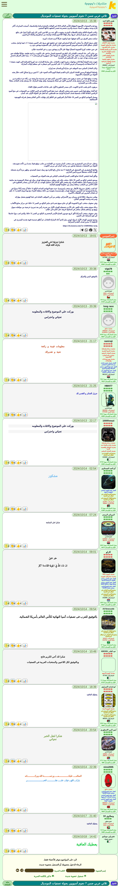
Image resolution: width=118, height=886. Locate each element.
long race (108, 306)
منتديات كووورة (96, 3)
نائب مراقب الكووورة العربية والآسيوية (108, 254)
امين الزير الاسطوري (108, 730)
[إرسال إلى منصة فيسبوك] (91, 230)
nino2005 (108, 767)
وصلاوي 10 (108, 816)
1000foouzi (108, 420)
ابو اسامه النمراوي (108, 687)
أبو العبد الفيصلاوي (108, 468)
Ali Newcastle (108, 609)
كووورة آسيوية (98, 7)
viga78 (108, 269)
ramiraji (108, 341)
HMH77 (108, 386)
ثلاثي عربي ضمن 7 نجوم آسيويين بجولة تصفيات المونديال (74, 15)
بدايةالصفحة (7, 883)
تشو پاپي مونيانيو (108, 836)
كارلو (108, 552)
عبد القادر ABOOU (108, 651)
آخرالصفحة (7, 16)
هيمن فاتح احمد (108, 21)
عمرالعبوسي (108, 236)
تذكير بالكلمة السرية (44, 876)
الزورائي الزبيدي (108, 515)
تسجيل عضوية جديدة (75, 876)
